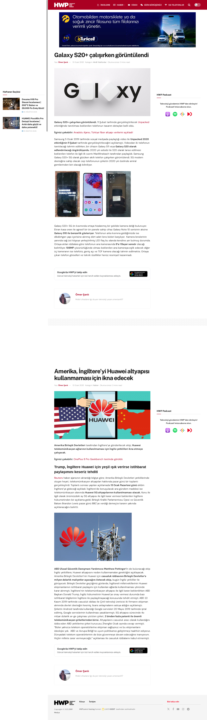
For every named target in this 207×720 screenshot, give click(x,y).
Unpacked (143, 122)
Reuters (58, 477)
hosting (92, 709)
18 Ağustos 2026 (29, 131)
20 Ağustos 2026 (30, 112)
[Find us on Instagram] (183, 709)
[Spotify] (175, 114)
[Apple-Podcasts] (167, 114)
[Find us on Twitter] (168, 709)
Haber (120, 5)
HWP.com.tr (83, 709)
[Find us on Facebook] (173, 709)
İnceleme (105, 5)
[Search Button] (189, 4)
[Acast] (189, 114)
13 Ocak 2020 (78, 62)
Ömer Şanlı (63, 62)
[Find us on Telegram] (188, 709)
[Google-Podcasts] (182, 114)
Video (134, 5)
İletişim (92, 702)
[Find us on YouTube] (178, 709)
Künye (82, 702)
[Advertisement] (24, 45)
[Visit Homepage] (64, 5)
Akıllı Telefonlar (99, 62)
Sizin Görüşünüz (153, 5)
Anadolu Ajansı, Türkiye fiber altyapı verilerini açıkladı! (103, 132)
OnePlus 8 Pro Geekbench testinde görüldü (98, 459)
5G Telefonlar (176, 5)
